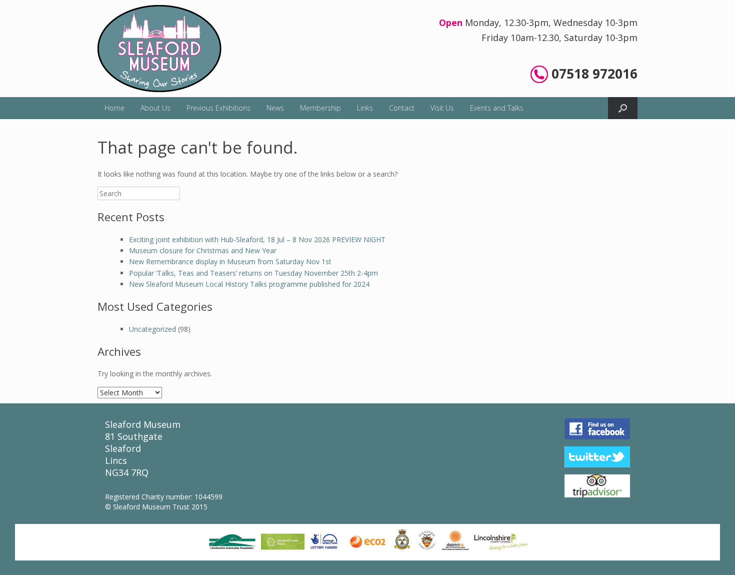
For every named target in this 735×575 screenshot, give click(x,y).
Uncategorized (152, 329)
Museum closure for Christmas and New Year (202, 250)
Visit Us (442, 108)
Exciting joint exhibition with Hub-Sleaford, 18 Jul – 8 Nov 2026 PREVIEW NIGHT (257, 239)
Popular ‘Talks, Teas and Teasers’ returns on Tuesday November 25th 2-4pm (253, 273)
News (275, 108)
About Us (155, 108)
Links (365, 108)
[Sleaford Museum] (160, 48)
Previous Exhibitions (218, 108)
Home (114, 108)
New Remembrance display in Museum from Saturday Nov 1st (230, 261)
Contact (401, 108)
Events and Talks (497, 108)
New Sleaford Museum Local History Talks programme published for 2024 (249, 284)
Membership (320, 108)
